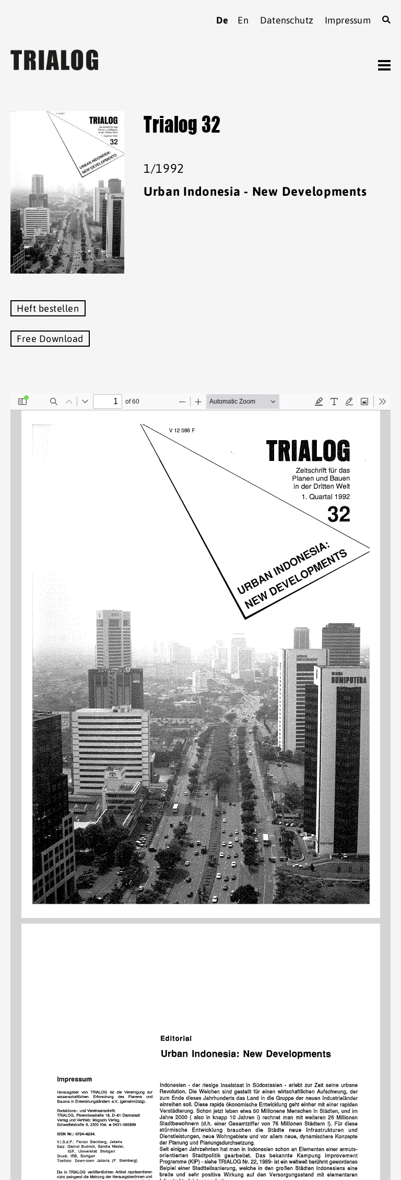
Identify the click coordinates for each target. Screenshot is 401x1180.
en (243, 20)
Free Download (50, 338)
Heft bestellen (48, 308)
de (222, 20)
